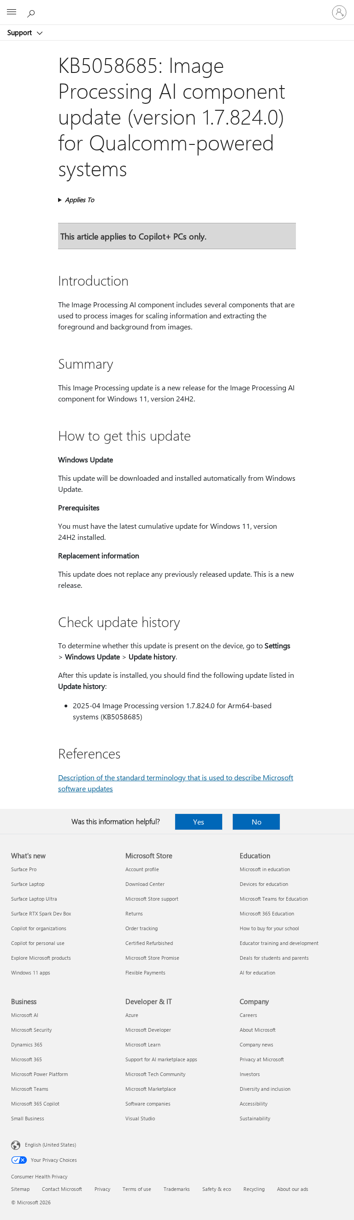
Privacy (102, 1188)
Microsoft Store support (151, 898)
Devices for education (264, 883)
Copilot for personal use (38, 942)
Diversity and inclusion (265, 1088)
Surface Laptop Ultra (34, 898)
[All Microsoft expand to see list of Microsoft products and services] (11, 12)
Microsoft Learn (142, 1044)
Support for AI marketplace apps (161, 1059)
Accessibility (253, 1103)
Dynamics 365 (26, 1044)
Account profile (142, 869)
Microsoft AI (24, 1014)
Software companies (148, 1103)
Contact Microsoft (62, 1188)
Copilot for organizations (38, 928)
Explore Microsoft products (41, 957)
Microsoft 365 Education (267, 913)
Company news (256, 1044)
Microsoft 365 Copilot (35, 1103)
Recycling (254, 1188)
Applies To (79, 199)
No (256, 821)
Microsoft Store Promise (152, 957)
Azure (131, 1014)
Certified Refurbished (149, 942)
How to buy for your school (269, 928)
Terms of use (137, 1188)
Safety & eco (216, 1188)
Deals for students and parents (274, 957)
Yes (198, 821)
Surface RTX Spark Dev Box (41, 913)
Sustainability (255, 1118)
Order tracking (141, 928)
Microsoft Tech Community (155, 1073)
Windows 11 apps (30, 972)
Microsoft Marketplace (150, 1088)
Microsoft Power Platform (39, 1073)
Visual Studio (140, 1118)
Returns (134, 913)
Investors (250, 1073)
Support (20, 32)
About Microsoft (258, 1029)
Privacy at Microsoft (262, 1059)
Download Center (145, 883)
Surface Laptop (27, 883)
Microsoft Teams (29, 1088)
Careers (248, 1014)
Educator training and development (279, 942)
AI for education (257, 972)
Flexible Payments (145, 972)
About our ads (292, 1188)
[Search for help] (32, 12)
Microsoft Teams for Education (274, 898)
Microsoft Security (31, 1029)
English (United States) (50, 1144)
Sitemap (20, 1188)
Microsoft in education (265, 869)
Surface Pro (23, 869)
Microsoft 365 (26, 1059)
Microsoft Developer (148, 1029)
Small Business (27, 1118)
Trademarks (177, 1188)
